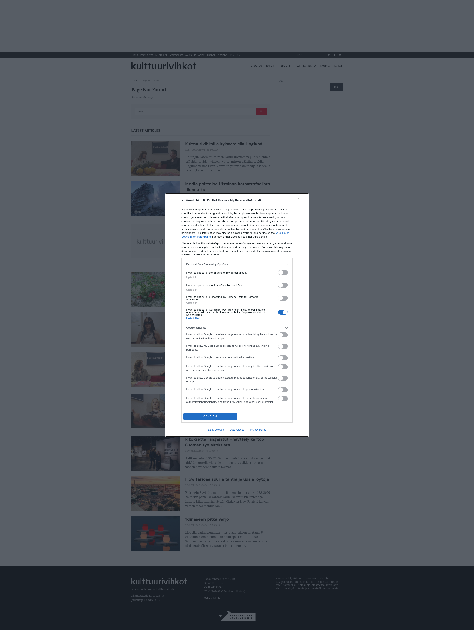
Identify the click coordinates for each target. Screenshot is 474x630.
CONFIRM (210, 416)
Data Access (237, 429)
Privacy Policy (258, 429)
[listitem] (237, 264)
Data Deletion (216, 429)
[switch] (283, 272)
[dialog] (237, 315)
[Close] (301, 200)
